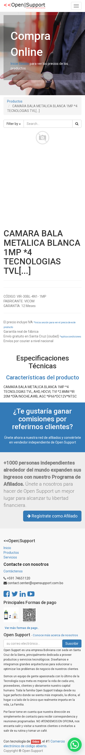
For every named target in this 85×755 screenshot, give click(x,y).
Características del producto (42, 377)
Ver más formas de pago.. (22, 628)
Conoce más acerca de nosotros (55, 635)
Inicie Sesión (20, 64)
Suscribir (71, 643)
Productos (14, 101)
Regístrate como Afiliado (54, 515)
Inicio (7, 548)
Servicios (10, 557)
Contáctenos (13, 571)
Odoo (35, 741)
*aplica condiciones (70, 336)
